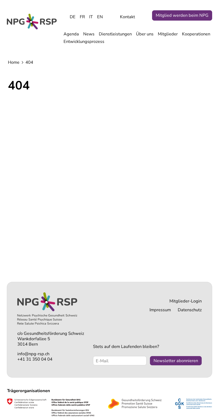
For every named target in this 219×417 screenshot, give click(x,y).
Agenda (71, 34)
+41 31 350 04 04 (34, 359)
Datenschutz (190, 310)
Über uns (145, 34)
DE (72, 17)
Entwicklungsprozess (84, 41)
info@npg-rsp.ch (33, 354)
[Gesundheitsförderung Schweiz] (134, 406)
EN (100, 17)
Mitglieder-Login (185, 301)
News (89, 34)
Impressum (160, 310)
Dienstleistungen (115, 34)
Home (13, 62)
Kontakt (127, 17)
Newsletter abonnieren (176, 361)
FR (82, 17)
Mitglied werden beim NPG (182, 15)
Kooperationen (196, 34)
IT (91, 17)
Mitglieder (168, 34)
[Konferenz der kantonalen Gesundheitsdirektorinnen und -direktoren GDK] (193, 406)
